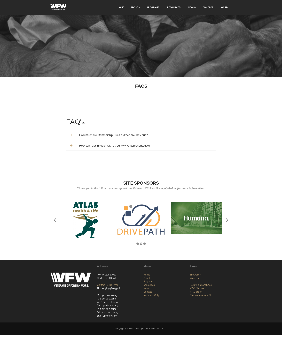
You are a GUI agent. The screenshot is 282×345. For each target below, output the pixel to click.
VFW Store (196, 291)
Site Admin (195, 274)
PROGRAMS (153, 7)
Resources (149, 285)
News (146, 288)
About (146, 278)
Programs (148, 281)
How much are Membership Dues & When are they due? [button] (113, 135)
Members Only (151, 295)
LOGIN (223, 7)
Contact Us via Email (107, 285)
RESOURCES (173, 7)
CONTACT (208, 7)
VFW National (197, 288)
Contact (147, 291)
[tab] (141, 135)
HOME (121, 7)
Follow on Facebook (201, 285)
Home (146, 274)
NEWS (191, 7)
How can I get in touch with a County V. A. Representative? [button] (114, 145)
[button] (55, 220)
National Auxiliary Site (201, 295)
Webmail (194, 278)
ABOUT (135, 7)
